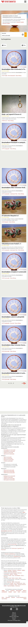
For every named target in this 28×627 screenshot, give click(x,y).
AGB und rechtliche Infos (14, 616)
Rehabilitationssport (17, 556)
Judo (10, 578)
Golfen (19, 591)
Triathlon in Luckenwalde (8, 452)
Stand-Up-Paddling (10, 585)
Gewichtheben (17, 575)
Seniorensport (14, 548)
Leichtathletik (6, 574)
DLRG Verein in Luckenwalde (9, 472)
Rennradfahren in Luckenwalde (9, 450)
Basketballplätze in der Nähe (6, 530)
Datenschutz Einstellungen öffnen (14, 620)
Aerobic (9, 575)
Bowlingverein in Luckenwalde (9, 476)
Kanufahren (11, 584)
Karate (16, 578)
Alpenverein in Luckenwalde (9, 453)
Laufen (14, 591)
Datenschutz (14, 615)
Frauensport (3, 549)
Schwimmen (17, 585)
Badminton (5, 23)
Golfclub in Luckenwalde (8, 477)
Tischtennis (14, 570)
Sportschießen (18, 590)
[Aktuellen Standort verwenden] (23, 34)
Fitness (22, 575)
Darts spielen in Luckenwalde (9, 479)
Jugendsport (19, 548)
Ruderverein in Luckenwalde (9, 471)
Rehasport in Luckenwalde (9, 459)
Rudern (16, 584)
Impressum (14, 617)
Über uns (14, 612)
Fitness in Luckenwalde (8, 458)
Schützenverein (19, 583)
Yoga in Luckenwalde (8, 457)
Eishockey (19, 570)
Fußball (8, 23)
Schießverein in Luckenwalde (9, 478)
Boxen (20, 578)
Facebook (11, 609)
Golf (15, 583)
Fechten (13, 578)
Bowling (11, 583)
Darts (24, 583)
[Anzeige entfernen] (27, 622)
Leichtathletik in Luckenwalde (9, 451)
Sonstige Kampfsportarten (21, 597)
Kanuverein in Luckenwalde (9, 470)
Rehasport (6, 576)
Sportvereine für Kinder (12, 544)
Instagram (17, 609)
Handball (22, 22)
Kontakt (14, 619)
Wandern (11, 574)
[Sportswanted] (10, 1)
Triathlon (15, 574)
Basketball (10, 571)
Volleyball (18, 22)
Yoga (13, 575)
